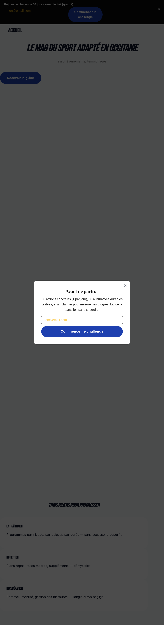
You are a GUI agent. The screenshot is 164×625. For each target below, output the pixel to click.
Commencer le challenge (82, 331)
